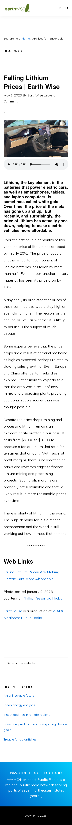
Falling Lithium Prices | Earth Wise (32, 82)
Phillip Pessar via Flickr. (42, 598)
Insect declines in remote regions (27, 715)
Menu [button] (63, 8)
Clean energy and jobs (19, 705)
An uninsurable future (19, 695)
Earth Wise (17, 8)
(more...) (36, 795)
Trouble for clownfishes (20, 739)
